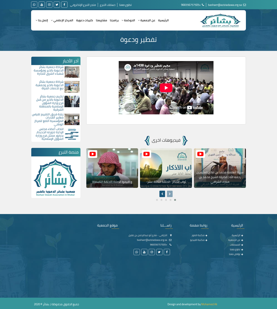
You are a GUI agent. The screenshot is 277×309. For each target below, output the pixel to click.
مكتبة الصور (198, 235)
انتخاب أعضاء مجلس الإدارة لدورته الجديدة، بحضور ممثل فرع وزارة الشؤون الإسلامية (50, 134)
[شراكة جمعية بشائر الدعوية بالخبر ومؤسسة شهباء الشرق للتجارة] (72, 72)
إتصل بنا (42, 20)
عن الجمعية (147, 20)
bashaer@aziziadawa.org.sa (225, 5)
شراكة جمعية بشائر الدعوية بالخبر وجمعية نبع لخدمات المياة (50, 85)
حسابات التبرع (107, 5)
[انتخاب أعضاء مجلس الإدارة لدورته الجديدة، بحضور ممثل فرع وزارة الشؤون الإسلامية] (72, 133)
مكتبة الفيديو (197, 240)
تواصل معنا (234, 254)
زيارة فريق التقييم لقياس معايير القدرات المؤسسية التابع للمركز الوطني (48, 119)
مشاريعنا (101, 20)
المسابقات (235, 244)
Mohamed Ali (209, 304)
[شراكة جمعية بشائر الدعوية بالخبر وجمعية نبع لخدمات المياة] (72, 86)
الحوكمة (129, 20)
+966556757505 (191, 5)
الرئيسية (163, 20)
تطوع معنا (125, 5)
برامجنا (114, 20)
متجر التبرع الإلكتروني (83, 5)
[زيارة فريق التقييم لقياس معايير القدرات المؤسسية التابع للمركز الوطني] (72, 119)
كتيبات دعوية (84, 20)
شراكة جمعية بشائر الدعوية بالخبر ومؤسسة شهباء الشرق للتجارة (49, 70)
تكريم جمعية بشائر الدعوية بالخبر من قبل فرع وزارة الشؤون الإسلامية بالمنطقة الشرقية (50, 102)
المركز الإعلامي (63, 20)
